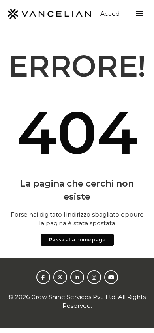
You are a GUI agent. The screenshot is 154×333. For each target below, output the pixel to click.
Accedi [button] (111, 13)
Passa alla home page (77, 240)
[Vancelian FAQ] (49, 14)
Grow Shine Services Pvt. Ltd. (73, 297)
